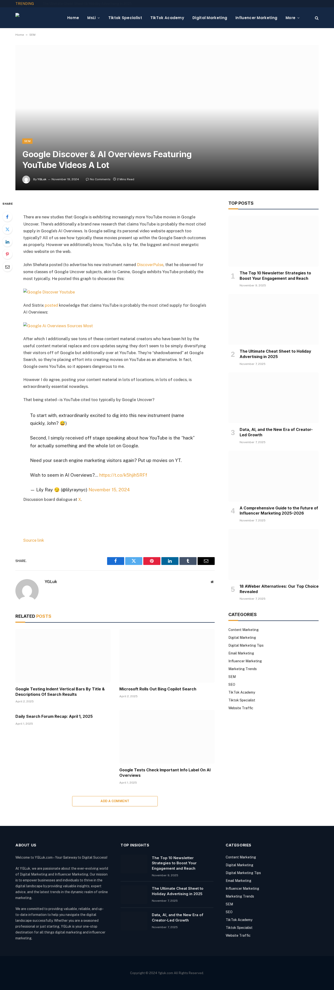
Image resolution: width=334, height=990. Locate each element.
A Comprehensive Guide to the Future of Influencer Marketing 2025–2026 (279, 511)
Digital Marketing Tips (246, 645)
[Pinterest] (7, 254)
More (290, 17)
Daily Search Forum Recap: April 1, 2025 (54, 716)
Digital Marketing (209, 17)
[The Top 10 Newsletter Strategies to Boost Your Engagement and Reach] (273, 241)
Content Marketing (243, 630)
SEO (231, 684)
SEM (32, 34)
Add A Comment (114, 801)
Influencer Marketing (256, 17)
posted (51, 305)
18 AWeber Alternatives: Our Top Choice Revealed (279, 589)
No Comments (100, 179)
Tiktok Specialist (125, 17)
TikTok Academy (167, 17)
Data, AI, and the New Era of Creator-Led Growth (276, 432)
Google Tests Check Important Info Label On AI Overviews (165, 772)
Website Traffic (240, 708)
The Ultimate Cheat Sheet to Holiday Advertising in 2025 (87, 4)
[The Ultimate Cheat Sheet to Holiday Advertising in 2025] (273, 319)
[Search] (316, 17)
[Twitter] (7, 229)
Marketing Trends (242, 669)
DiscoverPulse (150, 264)
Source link (33, 540)
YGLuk (41, 179)
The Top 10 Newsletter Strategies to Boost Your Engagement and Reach (275, 275)
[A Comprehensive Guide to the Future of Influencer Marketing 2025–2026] (273, 476)
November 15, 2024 (109, 489)
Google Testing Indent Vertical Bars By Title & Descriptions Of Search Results (60, 691)
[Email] (7, 266)
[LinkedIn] (7, 242)
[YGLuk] (37, 18)
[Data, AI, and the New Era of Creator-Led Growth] (273, 397)
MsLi (91, 17)
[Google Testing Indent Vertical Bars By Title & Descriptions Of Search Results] (63, 656)
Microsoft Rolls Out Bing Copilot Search (157, 688)
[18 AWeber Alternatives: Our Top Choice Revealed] (273, 554)
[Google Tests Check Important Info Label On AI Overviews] (166, 737)
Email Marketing (241, 653)
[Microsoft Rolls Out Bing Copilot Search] (166, 656)
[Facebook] (7, 217)
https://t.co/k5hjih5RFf (123, 475)
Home (73, 17)
